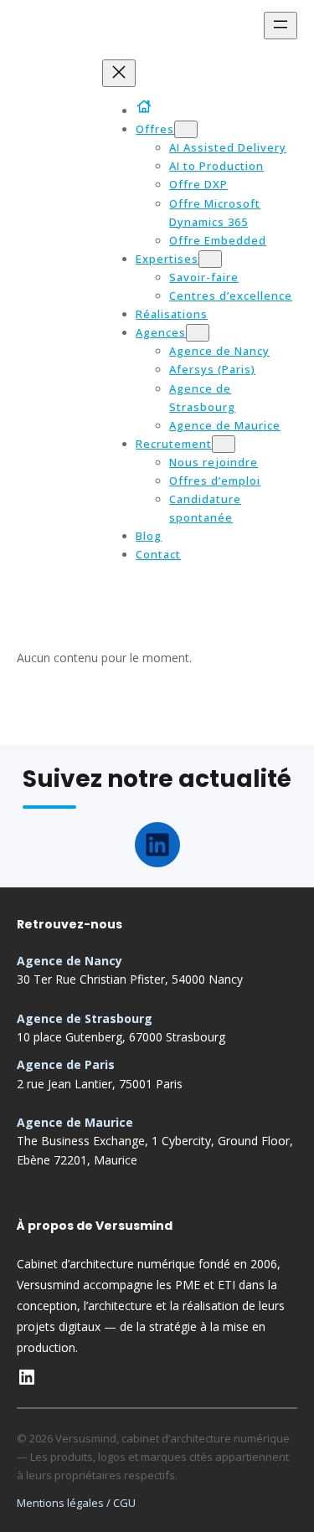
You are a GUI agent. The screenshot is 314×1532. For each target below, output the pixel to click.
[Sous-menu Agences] (197, 333)
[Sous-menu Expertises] (210, 259)
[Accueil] (147, 106)
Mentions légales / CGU (76, 1502)
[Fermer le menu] (119, 73)
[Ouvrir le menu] (280, 25)
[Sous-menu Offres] (186, 129)
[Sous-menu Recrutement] (223, 444)
